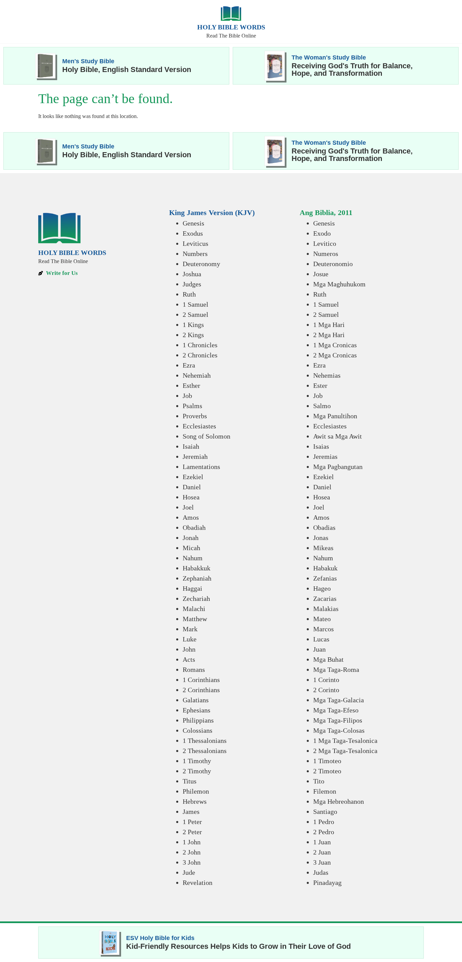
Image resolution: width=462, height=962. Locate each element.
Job (187, 395)
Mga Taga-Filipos (337, 720)
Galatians (196, 700)
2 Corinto (326, 690)
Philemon (196, 791)
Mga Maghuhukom (339, 284)
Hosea (191, 497)
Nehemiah (197, 375)
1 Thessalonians (205, 740)
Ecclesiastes (199, 426)
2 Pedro (323, 832)
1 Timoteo (327, 761)
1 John (192, 842)
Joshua (192, 274)
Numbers (195, 253)
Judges (192, 284)
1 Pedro (323, 821)
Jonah (191, 537)
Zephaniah (197, 578)
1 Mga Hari (329, 324)
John (189, 649)
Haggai (192, 588)
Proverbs (195, 416)
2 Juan (322, 852)
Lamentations (201, 466)
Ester (320, 385)
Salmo (322, 405)
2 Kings (193, 334)
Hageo (322, 588)
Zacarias (325, 598)
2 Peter (192, 832)
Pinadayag (327, 882)
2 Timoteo (327, 771)
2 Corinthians (201, 690)
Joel (188, 507)
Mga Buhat (328, 659)
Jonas (320, 537)
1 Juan (322, 842)
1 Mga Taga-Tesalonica (345, 740)
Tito (318, 781)
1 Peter (192, 821)
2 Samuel (195, 314)
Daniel (192, 487)
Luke (190, 639)
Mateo (322, 619)
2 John (192, 852)
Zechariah (196, 598)
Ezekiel (193, 476)
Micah (191, 548)
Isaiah (191, 446)
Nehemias (327, 375)
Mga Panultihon (335, 416)
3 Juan (322, 862)
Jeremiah (195, 456)
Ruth (189, 294)
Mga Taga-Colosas (339, 730)
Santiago (325, 811)
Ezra (189, 365)
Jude (189, 872)
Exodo (322, 233)
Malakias (326, 608)
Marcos (323, 629)
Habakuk (325, 568)
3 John (192, 862)
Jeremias (325, 456)
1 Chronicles (200, 345)
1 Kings (193, 324)
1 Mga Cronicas (335, 345)
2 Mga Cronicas (335, 355)
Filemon (324, 791)
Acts (189, 659)
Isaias (321, 446)
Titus (190, 781)
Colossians (197, 730)
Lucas (321, 639)
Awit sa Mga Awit (337, 436)
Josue (320, 274)
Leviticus (195, 243)
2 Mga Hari (329, 334)
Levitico (324, 243)
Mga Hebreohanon (338, 801)
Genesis (193, 223)
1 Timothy (197, 761)
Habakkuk (196, 568)
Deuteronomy (201, 263)
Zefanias (325, 578)
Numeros (325, 253)
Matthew (195, 619)
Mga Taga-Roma (336, 669)
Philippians (198, 720)
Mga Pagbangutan (338, 466)
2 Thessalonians (205, 750)
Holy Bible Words (231, 27)
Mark (190, 629)
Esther (191, 385)
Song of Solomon (206, 436)
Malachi (194, 608)
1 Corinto (326, 679)
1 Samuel (195, 304)
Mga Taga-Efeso (336, 710)
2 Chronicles (200, 355)
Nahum (193, 558)
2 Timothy (197, 771)
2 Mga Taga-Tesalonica (345, 750)
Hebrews (195, 801)
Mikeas (323, 548)
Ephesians (196, 710)
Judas (320, 872)
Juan (319, 649)
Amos (191, 517)
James (191, 811)
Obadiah (194, 527)
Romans (194, 669)
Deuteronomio (333, 263)
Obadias (324, 527)
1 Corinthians (201, 679)
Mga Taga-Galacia (338, 700)
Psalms (192, 405)
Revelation (197, 882)
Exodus (193, 233)
